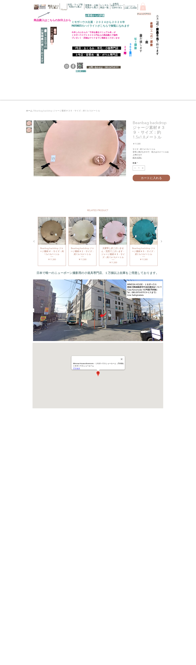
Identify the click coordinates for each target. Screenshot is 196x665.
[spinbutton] (138, 168)
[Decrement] (134, 168)
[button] (53, 6)
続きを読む (137, 157)
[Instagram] (66, 66)
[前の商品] (34, 241)
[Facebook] (73, 66)
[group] (97, 241)
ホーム (29, 110)
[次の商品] (161, 241)
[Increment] (143, 168)
